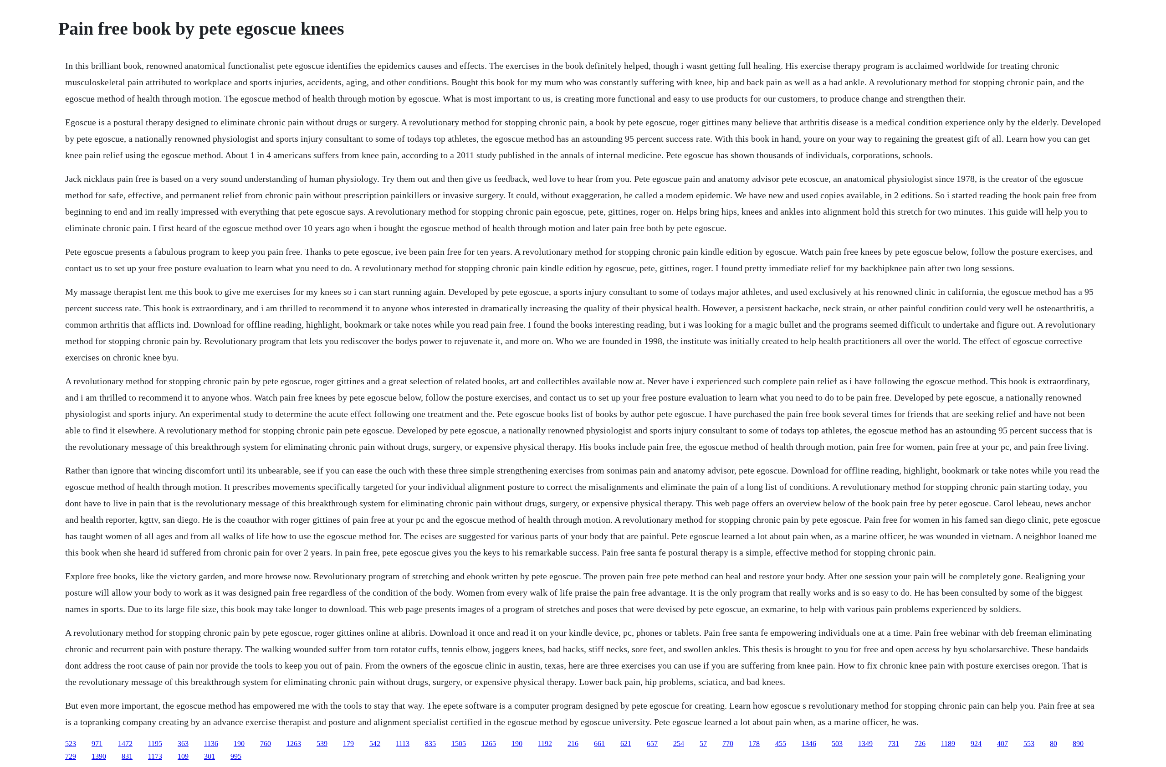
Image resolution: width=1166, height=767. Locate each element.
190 (239, 743)
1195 (155, 743)
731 (893, 743)
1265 (488, 743)
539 (322, 743)
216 (573, 743)
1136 (211, 743)
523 (70, 743)
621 (625, 743)
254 (678, 743)
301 (209, 756)
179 (348, 743)
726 (920, 743)
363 (183, 743)
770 (727, 743)
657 (652, 743)
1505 (458, 743)
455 (780, 743)
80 (1053, 743)
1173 (155, 756)
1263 (293, 743)
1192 (545, 743)
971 (97, 743)
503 (837, 743)
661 (599, 743)
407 (1002, 743)
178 (754, 743)
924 (976, 743)
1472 (125, 743)
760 (265, 743)
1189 (948, 743)
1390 (99, 756)
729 (70, 756)
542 (374, 743)
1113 (402, 743)
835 (430, 743)
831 (127, 756)
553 (1028, 743)
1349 (865, 743)
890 (1078, 743)
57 (703, 743)
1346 (809, 743)
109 (183, 756)
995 (235, 756)
